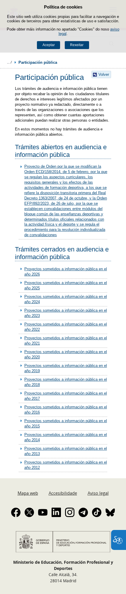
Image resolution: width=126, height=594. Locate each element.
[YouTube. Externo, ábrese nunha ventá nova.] (42, 512)
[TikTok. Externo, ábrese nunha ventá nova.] (96, 512)
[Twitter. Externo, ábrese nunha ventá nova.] (29, 512)
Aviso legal (98, 493)
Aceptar (48, 45)
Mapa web (28, 493)
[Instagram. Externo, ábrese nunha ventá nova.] (69, 512)
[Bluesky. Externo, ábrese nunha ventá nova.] (110, 512)
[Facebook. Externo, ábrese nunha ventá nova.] (16, 512)
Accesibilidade (63, 493)
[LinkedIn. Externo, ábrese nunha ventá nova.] (56, 512)
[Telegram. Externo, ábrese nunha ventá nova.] (83, 512)
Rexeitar (77, 45)
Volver (103, 74)
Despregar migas (9, 62)
